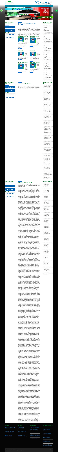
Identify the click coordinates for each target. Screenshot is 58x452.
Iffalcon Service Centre (46, 209)
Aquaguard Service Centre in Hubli (48, 174)
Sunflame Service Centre (46, 246)
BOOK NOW (10, 189)
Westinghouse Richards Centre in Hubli (47, 162)
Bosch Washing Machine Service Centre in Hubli (47, 27)
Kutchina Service (45, 221)
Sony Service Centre (46, 245)
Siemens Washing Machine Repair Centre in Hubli (48, 72)
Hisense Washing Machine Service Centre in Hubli (48, 41)
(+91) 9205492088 (10, 34)
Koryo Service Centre (46, 220)
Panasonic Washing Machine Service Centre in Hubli (48, 61)
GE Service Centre (46, 197)
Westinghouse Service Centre (47, 258)
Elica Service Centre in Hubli (47, 97)
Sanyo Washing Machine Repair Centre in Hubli (47, 68)
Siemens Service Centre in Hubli (47, 145)
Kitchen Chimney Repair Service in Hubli (22, 436)
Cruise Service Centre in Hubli (47, 92)
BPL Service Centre (46, 185)
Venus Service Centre (46, 251)
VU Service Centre (46, 257)
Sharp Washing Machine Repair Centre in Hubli (47, 70)
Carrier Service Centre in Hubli (47, 88)
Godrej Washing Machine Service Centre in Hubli (47, 38)
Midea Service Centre (46, 226)
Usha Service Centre (46, 250)
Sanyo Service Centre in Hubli (47, 143)
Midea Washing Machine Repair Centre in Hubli (47, 54)
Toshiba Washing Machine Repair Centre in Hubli (47, 74)
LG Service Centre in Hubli (47, 124)
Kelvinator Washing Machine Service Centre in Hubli (48, 49)
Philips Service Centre (46, 234)
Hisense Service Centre (46, 204)
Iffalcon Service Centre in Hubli (47, 111)
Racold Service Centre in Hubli (47, 139)
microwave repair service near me (47, 434)
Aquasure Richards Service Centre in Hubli (48, 176)
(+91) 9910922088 (10, 37)
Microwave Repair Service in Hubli (22, 432)
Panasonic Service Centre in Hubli (47, 136)
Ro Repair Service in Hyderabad (34, 430)
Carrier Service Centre (46, 186)
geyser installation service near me (47, 442)
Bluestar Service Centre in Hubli (47, 85)
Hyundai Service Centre (46, 207)
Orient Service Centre (46, 232)
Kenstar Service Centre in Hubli (47, 117)
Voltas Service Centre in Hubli (47, 159)
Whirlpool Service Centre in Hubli (47, 163)
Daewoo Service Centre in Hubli (47, 93)
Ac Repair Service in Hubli (21, 427)
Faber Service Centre (46, 196)
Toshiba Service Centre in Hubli (47, 151)
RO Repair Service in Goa (8, 428)
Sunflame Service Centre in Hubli (47, 149)
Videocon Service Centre (46, 253)
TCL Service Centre (46, 247)
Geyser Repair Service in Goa (8, 435)
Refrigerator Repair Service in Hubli (22, 431)
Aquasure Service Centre (46, 271)
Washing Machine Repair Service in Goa (9, 431)
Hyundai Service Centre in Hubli (47, 109)
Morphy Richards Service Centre (47, 228)
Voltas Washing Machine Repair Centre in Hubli (47, 77)
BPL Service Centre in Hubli (47, 87)
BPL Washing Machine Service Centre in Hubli (48, 29)
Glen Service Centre (46, 198)
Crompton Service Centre (46, 189)
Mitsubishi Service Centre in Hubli (47, 129)
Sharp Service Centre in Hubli (47, 144)
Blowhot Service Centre (46, 274)
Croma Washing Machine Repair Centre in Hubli (47, 30)
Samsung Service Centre (46, 238)
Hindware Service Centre (46, 203)
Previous (6, 13)
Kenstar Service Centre (46, 215)
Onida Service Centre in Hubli (47, 133)
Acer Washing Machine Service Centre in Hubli (47, 25)
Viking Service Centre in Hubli (47, 158)
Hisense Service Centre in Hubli (47, 106)
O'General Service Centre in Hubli (47, 132)
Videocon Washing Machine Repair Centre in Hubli (48, 76)
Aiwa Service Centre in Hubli (47, 169)
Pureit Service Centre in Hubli (47, 138)
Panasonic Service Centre (47, 233)
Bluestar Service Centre (46, 183)
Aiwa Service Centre (46, 265)
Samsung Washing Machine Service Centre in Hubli (48, 65)
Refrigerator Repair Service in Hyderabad (35, 434)
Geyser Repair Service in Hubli (21, 435)
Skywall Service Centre (46, 244)
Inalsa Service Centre (46, 210)
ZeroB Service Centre (46, 262)
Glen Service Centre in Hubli (47, 100)
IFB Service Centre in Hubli (47, 110)
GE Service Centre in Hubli (47, 99)
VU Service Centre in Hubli (47, 160)
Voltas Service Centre (46, 256)
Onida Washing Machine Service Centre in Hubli (47, 59)
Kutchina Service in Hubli (46, 123)
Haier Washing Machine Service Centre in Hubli (47, 40)
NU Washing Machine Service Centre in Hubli (48, 58)
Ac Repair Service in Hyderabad (34, 429)
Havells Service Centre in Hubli (47, 104)
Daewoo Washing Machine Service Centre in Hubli (48, 32)
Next (52, 13)
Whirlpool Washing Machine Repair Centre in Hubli (48, 79)
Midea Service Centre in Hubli (47, 128)
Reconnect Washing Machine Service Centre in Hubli (48, 63)
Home (6, 20)
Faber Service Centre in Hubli (47, 98)
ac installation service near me (46, 429)
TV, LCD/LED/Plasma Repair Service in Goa (10, 427)
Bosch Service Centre (46, 184)
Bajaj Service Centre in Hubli (47, 177)
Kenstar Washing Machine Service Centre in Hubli (47, 50)
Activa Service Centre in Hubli (47, 168)
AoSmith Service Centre (46, 268)
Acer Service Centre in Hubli (47, 167)
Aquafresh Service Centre (46, 269)
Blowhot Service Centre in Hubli (47, 178)
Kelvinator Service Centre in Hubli (47, 116)
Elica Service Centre (46, 195)
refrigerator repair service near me (47, 433)
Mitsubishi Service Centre (46, 227)
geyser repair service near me (46, 441)
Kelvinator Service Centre (46, 214)
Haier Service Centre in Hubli (47, 103)
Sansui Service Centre (46, 239)
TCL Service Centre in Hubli (47, 150)
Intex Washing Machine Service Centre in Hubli (47, 47)
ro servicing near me (45, 438)
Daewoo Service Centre (46, 191)
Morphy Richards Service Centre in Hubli (48, 131)
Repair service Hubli (10, 20)
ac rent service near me (45, 430)
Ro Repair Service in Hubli (21, 428)
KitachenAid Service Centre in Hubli (48, 121)
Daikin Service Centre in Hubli (47, 94)
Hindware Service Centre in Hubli (47, 105)
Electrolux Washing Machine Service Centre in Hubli (48, 34)
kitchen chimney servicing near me (47, 444)
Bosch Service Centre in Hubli (47, 86)
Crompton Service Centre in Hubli (47, 91)
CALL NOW (10, 27)
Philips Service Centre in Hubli (47, 137)
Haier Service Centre (46, 201)
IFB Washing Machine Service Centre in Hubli (48, 45)
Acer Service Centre (46, 263)
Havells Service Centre (46, 202)
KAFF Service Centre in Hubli (47, 115)
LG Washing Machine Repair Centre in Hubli (48, 52)
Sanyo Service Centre (46, 240)
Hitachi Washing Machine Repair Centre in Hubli (47, 43)
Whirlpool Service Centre (46, 259)
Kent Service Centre (46, 216)
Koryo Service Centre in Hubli (47, 122)
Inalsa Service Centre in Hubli (47, 112)
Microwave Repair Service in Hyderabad (35, 435)
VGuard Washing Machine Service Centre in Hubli (47, 155)
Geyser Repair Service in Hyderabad (34, 436)
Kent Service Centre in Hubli (47, 118)
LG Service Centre (46, 222)
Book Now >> (19, 22)
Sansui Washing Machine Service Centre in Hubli (47, 67)
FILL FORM (10, 30)
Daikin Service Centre (46, 192)
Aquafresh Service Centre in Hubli (47, 173)
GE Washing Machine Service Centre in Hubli (48, 36)
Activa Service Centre (46, 264)
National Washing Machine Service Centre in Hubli (48, 56)
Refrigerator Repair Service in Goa (9, 432)
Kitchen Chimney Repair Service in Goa (9, 436)
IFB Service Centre (46, 208)
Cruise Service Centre (46, 190)
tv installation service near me (46, 437)
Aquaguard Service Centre (47, 270)
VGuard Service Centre (46, 252)
